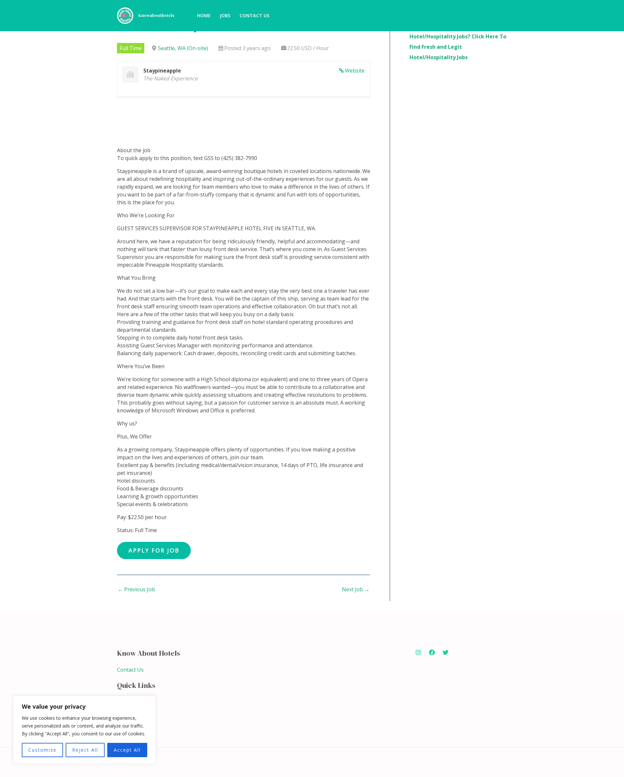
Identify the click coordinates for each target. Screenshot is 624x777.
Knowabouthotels (156, 15)
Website (355, 70)
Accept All (127, 750)
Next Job (356, 589)
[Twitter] (445, 652)
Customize (42, 750)
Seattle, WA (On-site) (183, 48)
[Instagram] (418, 652)
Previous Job (136, 589)
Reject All (85, 750)
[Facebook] (432, 652)
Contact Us (130, 669)
